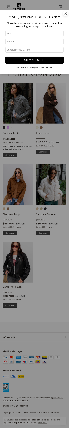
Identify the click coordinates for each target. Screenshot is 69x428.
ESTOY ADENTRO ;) (34, 60)
